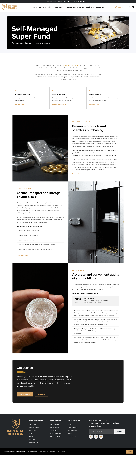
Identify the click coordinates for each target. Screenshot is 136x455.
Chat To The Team (25, 394)
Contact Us (100, 7)
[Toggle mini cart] (133, 7)
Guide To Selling (55, 436)
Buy (33, 7)
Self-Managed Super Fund (70, 65)
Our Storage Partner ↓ (59, 105)
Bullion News (72, 430)
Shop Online (33, 425)
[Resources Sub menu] (63, 7)
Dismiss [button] (129, 451)
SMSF (70, 425)
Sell (40, 7)
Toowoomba (33, 442)
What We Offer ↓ (94, 105)
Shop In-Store (34, 428)
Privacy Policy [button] (60, 451)
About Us (80, 7)
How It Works (54, 428)
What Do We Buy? (56, 433)
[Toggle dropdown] (115, 7)
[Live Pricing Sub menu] (52, 7)
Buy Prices (32, 430)
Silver (31, 436)
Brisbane (32, 439)
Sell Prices (53, 430)
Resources (58, 7)
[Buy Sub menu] (36, 7)
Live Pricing (47, 7)
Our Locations (77, 174)
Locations (88, 7)
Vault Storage (71, 7)
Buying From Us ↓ (21, 105)
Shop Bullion (41, 394)
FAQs (70, 433)
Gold (30, 433)
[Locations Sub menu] (93, 7)
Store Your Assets (22, 255)
